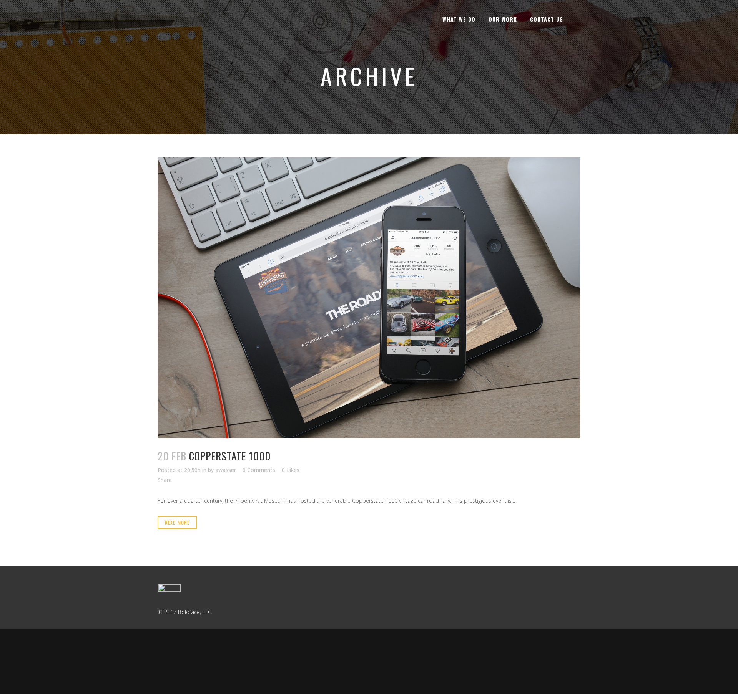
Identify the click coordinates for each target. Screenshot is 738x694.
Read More (177, 522)
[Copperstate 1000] (369, 297)
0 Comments (259, 470)
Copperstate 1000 (230, 456)
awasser (225, 470)
